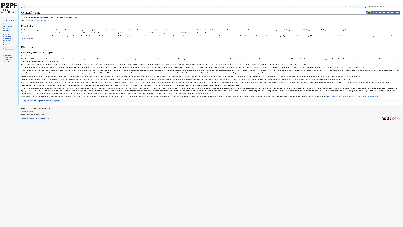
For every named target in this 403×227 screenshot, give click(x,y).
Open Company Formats (46, 101)
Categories (25, 101)
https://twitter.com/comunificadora (37, 20)
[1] (75, 17)
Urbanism (33, 101)
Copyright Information (27, 111)
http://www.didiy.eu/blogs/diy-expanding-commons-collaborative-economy (352, 96)
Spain (58, 101)
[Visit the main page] (9, 8)
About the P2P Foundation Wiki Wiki (40, 118)
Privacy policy (24, 118)
